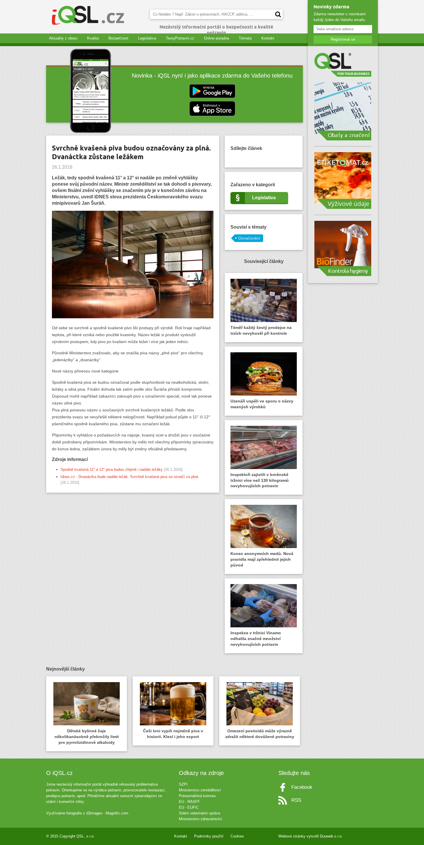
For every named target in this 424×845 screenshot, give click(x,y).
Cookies (237, 836)
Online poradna (216, 38)
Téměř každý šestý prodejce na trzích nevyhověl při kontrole (261, 330)
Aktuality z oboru (63, 38)
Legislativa (147, 38)
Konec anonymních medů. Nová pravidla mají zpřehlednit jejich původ (261, 559)
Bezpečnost (118, 38)
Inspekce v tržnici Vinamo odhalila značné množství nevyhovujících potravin (255, 639)
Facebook (301, 787)
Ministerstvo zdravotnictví (200, 819)
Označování (249, 238)
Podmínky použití (209, 836)
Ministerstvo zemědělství (200, 790)
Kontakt (267, 38)
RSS (296, 800)
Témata (245, 38)
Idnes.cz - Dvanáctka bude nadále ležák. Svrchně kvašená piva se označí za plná (129, 477)
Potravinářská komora (197, 796)
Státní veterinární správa (199, 813)
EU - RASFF (189, 801)
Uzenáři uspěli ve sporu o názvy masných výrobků (261, 404)
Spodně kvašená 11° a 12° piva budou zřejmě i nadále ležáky (112, 469)
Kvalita (93, 38)
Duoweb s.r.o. (331, 836)
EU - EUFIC (189, 807)
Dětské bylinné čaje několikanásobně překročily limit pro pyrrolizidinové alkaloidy (87, 737)
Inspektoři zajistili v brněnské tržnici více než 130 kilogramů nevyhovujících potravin (259, 480)
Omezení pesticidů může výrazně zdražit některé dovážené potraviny (259, 734)
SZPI (183, 784)
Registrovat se (343, 39)
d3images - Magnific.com (107, 813)
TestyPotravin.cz (180, 38)
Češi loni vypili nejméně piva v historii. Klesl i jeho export (173, 734)
